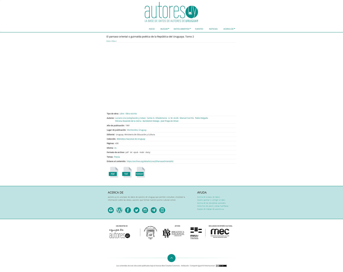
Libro (122, 113)
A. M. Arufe (173, 118)
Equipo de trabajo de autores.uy (210, 209)
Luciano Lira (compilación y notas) (130, 118)
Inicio (152, 29)
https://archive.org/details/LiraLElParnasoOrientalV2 (150, 161)
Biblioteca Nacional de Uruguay (131, 139)
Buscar (164, 29)
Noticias (213, 29)
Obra (113, 41)
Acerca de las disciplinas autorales (211, 203)
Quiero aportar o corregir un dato (211, 200)
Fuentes (199, 29)
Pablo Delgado (201, 118)
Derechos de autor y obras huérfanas (212, 206)
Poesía (117, 157)
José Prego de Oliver (170, 121)
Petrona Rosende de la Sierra (128, 121)
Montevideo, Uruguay (136, 130)
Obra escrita (131, 113)
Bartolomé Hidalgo (151, 121)
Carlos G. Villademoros (157, 118)
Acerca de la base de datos (208, 197)
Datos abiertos (181, 29)
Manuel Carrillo (187, 118)
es (115, 148)
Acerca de (228, 29)
